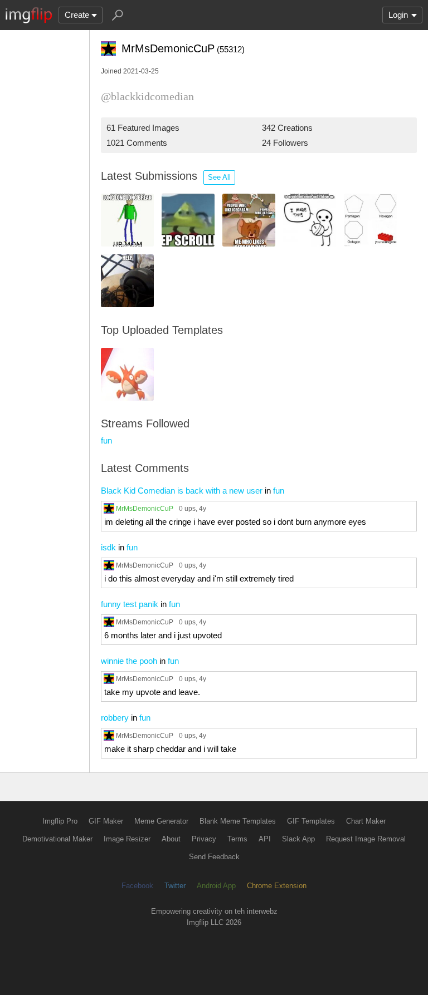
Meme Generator (161, 821)
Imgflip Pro (59, 821)
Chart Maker (366, 821)
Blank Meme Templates (238, 821)
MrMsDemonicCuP (144, 508)
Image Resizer (127, 839)
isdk (108, 547)
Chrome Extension (277, 885)
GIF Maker (106, 821)
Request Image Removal (366, 839)
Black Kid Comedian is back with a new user (181, 490)
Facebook (137, 885)
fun (106, 440)
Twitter (175, 885)
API (265, 839)
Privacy (204, 839)
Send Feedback (214, 857)
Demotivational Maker (57, 839)
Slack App (298, 839)
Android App (216, 885)
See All (219, 177)
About (171, 839)
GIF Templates (311, 821)
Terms (237, 839)
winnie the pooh (129, 661)
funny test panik (129, 604)
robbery (115, 717)
